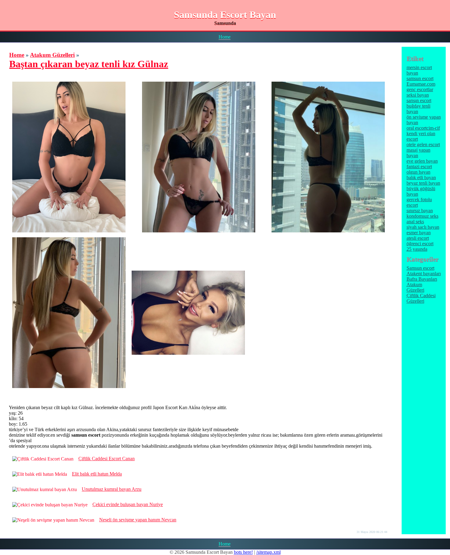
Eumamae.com (421, 84)
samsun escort (420, 78)
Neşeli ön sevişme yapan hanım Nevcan (137, 519)
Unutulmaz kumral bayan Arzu (111, 489)
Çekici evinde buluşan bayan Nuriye (127, 504)
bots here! (243, 552)
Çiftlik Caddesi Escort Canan (106, 458)
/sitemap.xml (268, 552)
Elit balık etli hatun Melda (97, 473)
